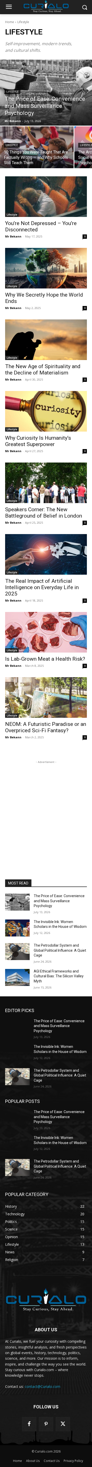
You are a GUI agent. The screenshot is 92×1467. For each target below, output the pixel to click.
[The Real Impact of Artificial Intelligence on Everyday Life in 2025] (46, 554)
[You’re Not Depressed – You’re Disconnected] (46, 196)
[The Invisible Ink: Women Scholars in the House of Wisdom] (17, 927)
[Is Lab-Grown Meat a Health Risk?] (46, 632)
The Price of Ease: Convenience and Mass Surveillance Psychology (59, 901)
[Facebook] (29, 1424)
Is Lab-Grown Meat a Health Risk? (45, 659)
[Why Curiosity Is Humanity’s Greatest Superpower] (46, 411)
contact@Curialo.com (42, 1386)
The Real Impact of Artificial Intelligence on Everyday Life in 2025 (42, 587)
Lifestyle (12, 91)
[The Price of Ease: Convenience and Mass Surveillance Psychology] (46, 93)
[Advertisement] (46, 810)
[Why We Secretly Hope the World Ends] (46, 268)
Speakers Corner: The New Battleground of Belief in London (43, 512)
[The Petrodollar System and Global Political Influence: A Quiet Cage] (17, 951)
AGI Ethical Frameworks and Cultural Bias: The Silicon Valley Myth (59, 976)
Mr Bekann (13, 236)
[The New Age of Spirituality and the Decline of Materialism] (46, 339)
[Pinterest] (46, 1424)
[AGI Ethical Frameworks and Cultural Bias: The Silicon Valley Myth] (17, 977)
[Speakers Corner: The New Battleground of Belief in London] (46, 483)
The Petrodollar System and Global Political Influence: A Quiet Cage (60, 950)
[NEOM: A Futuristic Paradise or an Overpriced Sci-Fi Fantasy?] (46, 697)
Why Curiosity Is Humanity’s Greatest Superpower (38, 441)
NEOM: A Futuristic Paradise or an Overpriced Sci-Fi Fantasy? (45, 727)
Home (9, 22)
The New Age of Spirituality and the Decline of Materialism (42, 369)
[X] (63, 1424)
